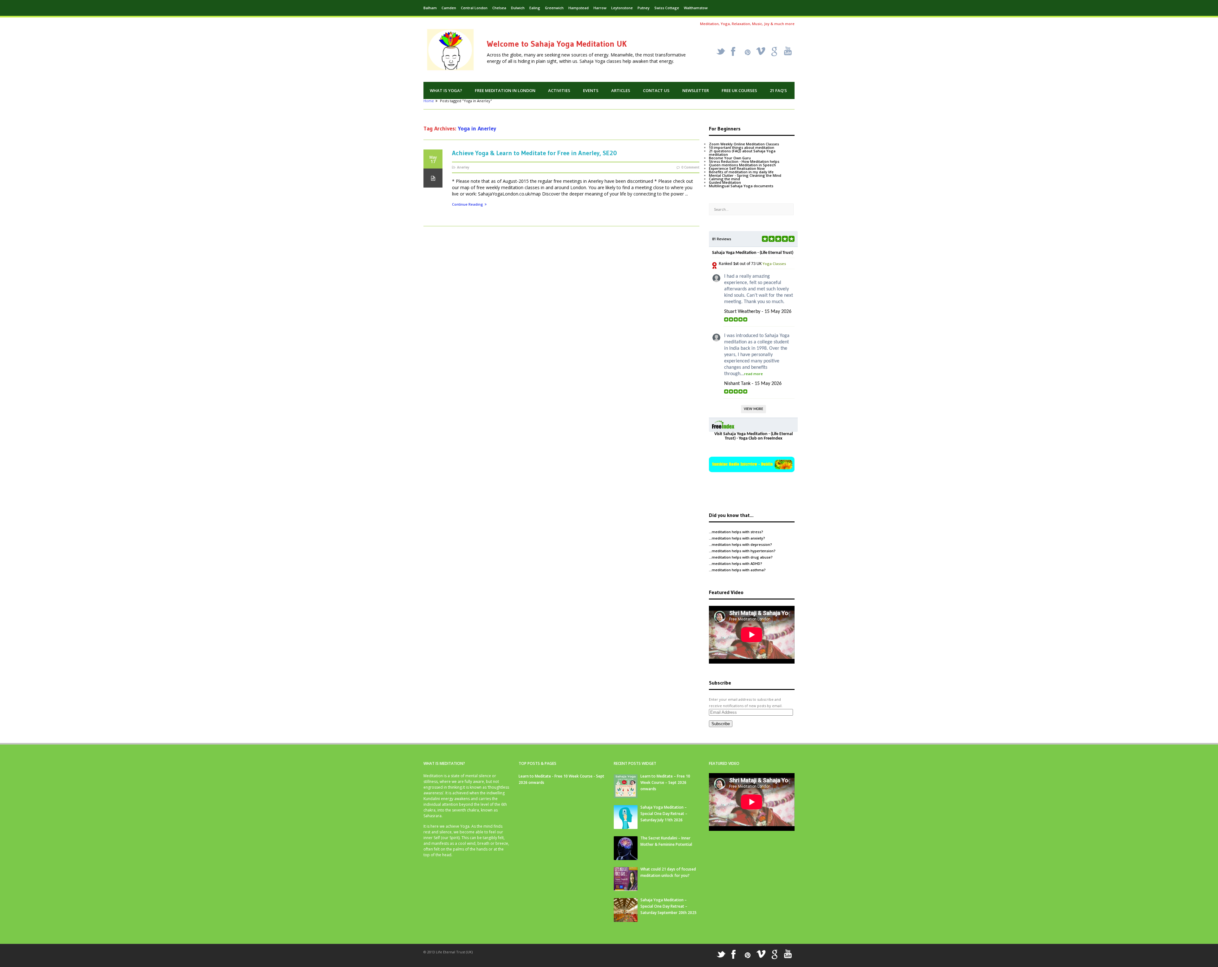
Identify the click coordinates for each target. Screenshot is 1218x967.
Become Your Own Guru (730, 158)
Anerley (463, 167)
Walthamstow (696, 7)
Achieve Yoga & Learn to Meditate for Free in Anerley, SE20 (534, 153)
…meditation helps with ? (736, 531)
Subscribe (720, 723)
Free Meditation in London (505, 90)
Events (591, 90)
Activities (559, 90)
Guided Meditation (725, 182)
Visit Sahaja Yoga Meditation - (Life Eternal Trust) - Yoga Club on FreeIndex (753, 436)
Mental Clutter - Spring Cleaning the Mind (745, 175)
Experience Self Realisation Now (737, 168)
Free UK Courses (739, 90)
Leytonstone (622, 7)
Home (428, 100)
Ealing (534, 7)
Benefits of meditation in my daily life (741, 171)
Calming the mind (724, 178)
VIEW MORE (753, 409)
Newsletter (695, 90)
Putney (644, 7)
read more (753, 373)
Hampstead (578, 7)
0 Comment (690, 167)
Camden (449, 7)
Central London (474, 7)
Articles (620, 90)
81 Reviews (721, 238)
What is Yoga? (446, 90)
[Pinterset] (747, 52)
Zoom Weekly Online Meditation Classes (744, 144)
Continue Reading (467, 204)
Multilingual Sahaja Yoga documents (741, 185)
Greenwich (554, 7)
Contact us (656, 90)
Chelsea (499, 7)
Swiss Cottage (666, 7)
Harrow (599, 7)
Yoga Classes (774, 263)
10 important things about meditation (741, 147)
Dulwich (518, 7)
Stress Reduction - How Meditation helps (744, 161)
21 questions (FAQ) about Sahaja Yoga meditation (742, 153)
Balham (430, 7)
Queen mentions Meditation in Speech (742, 164)
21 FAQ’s (778, 90)
